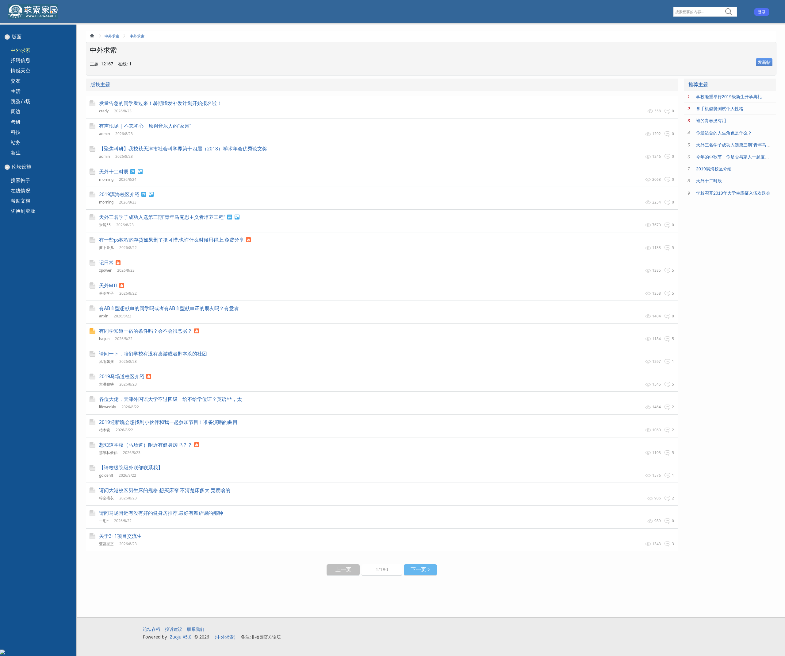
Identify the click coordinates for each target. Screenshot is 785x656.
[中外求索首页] (92, 35)
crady (104, 111)
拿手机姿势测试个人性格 (719, 108)
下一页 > (421, 570)
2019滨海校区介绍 (714, 168)
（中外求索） (225, 637)
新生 (16, 152)
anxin (103, 316)
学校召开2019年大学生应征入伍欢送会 (733, 193)
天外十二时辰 (709, 180)
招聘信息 (20, 60)
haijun (104, 338)
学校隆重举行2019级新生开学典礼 (729, 96)
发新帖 (764, 62)
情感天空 (20, 70)
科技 (16, 132)
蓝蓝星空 (106, 543)
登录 (762, 12)
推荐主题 (698, 84)
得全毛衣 (106, 498)
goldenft (106, 475)
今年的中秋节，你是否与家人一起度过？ (734, 156)
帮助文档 (20, 200)
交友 (16, 80)
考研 (16, 121)
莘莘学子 (106, 293)
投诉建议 (173, 629)
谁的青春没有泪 (711, 120)
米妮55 (105, 224)
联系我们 (195, 629)
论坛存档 (151, 629)
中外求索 (112, 36)
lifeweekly (107, 407)
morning (106, 179)
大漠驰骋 (106, 384)
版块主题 (100, 84)
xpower (105, 270)
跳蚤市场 (20, 101)
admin (104, 133)
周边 (16, 111)
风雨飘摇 (106, 361)
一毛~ (104, 520)
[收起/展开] (7, 37)
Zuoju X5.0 (180, 637)
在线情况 (20, 190)
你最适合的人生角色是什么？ (724, 132)
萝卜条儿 (106, 247)
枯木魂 (104, 430)
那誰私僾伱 (108, 452)
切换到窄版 (23, 211)
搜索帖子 (20, 180)
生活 (16, 91)
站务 (16, 142)
